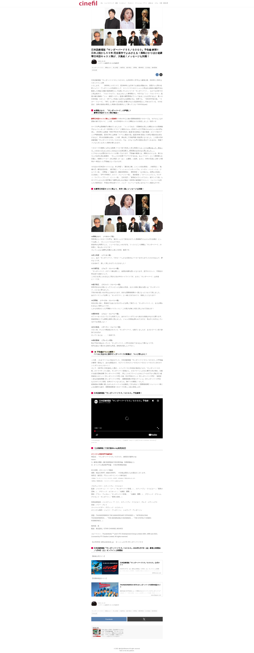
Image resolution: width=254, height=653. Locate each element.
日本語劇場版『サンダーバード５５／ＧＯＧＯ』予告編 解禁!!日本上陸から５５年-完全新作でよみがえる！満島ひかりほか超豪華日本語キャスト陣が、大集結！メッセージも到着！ (126, 53)
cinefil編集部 (115, 63)
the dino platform (129, 650)
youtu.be (94, 442)
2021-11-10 (101, 61)
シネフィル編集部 (103, 63)
